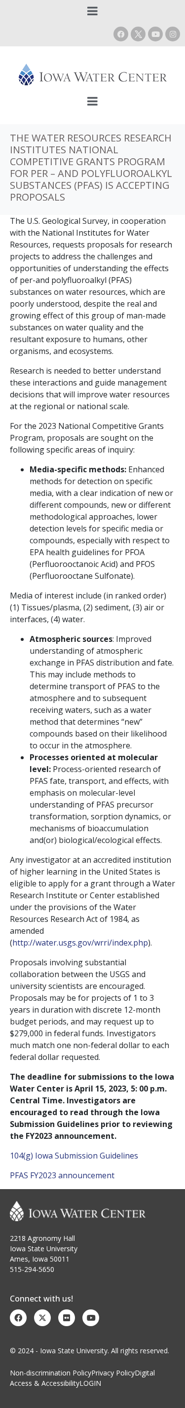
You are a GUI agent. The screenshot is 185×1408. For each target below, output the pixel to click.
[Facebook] (120, 34)
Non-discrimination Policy (50, 1372)
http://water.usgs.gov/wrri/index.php (80, 942)
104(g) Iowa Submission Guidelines (74, 1155)
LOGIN (90, 1383)
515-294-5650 (32, 1269)
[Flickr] (66, 1317)
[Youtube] (155, 34)
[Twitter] (42, 1317)
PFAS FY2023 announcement (62, 1175)
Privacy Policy (113, 1372)
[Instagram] (172, 34)
